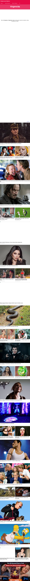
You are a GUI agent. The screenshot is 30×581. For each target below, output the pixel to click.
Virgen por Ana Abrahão (21, 74)
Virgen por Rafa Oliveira (21, 25)
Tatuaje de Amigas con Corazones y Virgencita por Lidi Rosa (8, 26)
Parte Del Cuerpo (7, 3)
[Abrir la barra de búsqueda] (20, 3)
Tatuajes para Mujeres (5, 1)
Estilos (2, 3)
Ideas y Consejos (14, 3)
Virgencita (17, 91)
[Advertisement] (15, 14)
